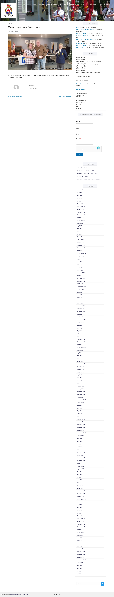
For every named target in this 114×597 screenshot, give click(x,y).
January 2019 (80, 422)
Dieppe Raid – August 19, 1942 (85, 171)
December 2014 (81, 551)
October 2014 (80, 557)
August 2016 (80, 502)
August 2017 (80, 469)
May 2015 (79, 540)
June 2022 (79, 328)
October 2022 (80, 317)
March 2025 (80, 237)
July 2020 (79, 375)
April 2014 (79, 574)
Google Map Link (81, 89)
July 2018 (79, 438)
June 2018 (79, 441)
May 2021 (79, 358)
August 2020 (80, 372)
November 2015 (81, 527)
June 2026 (79, 195)
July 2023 (79, 292)
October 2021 (80, 344)
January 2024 (80, 275)
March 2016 (80, 516)
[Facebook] (105, 4)
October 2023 (80, 284)
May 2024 (79, 264)
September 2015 (81, 532)
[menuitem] (35, 4)
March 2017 (80, 482)
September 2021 (81, 347)
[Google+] (110, 4)
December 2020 (81, 364)
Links (100, 5)
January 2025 (80, 242)
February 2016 (81, 518)
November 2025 (81, 215)
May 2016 (79, 510)
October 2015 (80, 529)
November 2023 (81, 281)
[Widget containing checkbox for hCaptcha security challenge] (89, 149)
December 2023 (81, 278)
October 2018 (80, 430)
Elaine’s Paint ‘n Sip (82, 168)
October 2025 (80, 217)
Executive (56, 5)
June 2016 (79, 507)
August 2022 (80, 322)
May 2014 (79, 571)
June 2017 (79, 474)
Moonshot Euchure (81, 33)
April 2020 (79, 380)
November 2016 (81, 494)
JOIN (82, 5)
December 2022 (81, 311)
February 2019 (81, 419)
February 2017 (81, 485)
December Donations (16, 97)
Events (48, 5)
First (77, 128)
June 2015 (79, 538)
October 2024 (80, 251)
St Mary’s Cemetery (82, 176)
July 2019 (79, 405)
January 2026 (80, 209)
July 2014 (79, 565)
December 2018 (81, 424)
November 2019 (81, 394)
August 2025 (80, 223)
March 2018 (80, 449)
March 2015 (80, 546)
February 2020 (81, 386)
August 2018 (80, 436)
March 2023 (80, 303)
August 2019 (80, 402)
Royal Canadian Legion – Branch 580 (19, 594)
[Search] (102, 584)
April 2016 (79, 513)
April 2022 (79, 333)
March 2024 (80, 270)
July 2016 (79, 505)
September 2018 (81, 433)
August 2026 (80, 190)
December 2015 (81, 524)
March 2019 (80, 416)
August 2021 (80, 350)
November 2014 (81, 554)
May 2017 (79, 477)
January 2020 (80, 389)
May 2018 (79, 444)
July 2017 (79, 471)
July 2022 (79, 325)
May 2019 (79, 411)
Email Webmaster (81, 84)
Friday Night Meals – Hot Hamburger (87, 173)
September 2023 (81, 286)
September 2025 (81, 220)
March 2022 (80, 336)
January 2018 (80, 455)
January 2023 (80, 309)
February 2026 (81, 206)
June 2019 (79, 408)
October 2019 (80, 397)
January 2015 (80, 549)
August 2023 (80, 289)
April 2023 (79, 300)
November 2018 (81, 427)
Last (77, 135)
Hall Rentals (75, 5)
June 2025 (79, 228)
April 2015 (79, 543)
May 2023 (79, 297)
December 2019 (81, 391)
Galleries (65, 5)
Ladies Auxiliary (91, 5)
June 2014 (79, 568)
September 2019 (81, 400)
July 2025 (79, 226)
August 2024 (80, 256)
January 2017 (80, 488)
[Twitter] (107, 4)
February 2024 (81, 273)
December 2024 (81, 245)
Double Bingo (80, 43)
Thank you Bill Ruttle (65, 97)
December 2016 (81, 491)
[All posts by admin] (16, 87)
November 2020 (81, 366)
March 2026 (80, 204)
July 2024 (79, 259)
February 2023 (81, 306)
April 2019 (79, 413)
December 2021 (81, 339)
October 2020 (80, 369)
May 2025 (79, 231)
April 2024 (79, 267)
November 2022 (81, 314)
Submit (80, 155)
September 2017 (81, 466)
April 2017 (79, 480)
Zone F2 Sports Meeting (82, 35)
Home (34, 5)
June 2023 (79, 295)
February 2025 (81, 239)
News (10, 24)
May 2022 (79, 331)
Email (78, 139)
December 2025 (81, 212)
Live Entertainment (81, 47)
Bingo (77, 27)
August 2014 (80, 563)
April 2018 (79, 447)
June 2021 (79, 355)
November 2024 (81, 248)
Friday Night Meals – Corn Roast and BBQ (88, 179)
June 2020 (79, 378)
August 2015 (80, 535)
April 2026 (79, 201)
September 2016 (81, 499)
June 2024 (79, 262)
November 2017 (81, 460)
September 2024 (81, 253)
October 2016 (80, 496)
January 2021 (80, 361)
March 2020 (80, 383)
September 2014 (81, 560)
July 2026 (79, 193)
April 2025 (79, 234)
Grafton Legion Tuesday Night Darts (86, 29)
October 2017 (80, 463)
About (41, 5)
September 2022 (81, 320)
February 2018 (81, 452)
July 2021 (79, 353)
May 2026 (79, 198)
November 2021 (81, 342)
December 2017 (81, 458)
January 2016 (80, 521)
